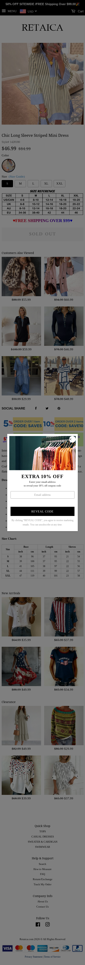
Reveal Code (42, 511)
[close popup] (72, 439)
